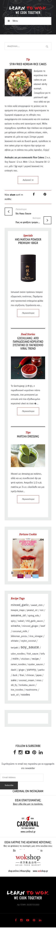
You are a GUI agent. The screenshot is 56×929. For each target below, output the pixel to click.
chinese (30, 675)
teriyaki (14, 647)
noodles (25, 694)
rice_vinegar (36, 636)
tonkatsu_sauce (27, 685)
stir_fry (14, 685)
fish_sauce (32, 654)
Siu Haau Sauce (23, 211)
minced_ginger (30, 626)
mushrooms (31, 690)
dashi (13, 670)
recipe (35, 659)
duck (15, 675)
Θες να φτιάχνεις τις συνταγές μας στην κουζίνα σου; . (28, 848)
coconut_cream (26, 680)
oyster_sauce (35, 664)
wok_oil (15, 695)
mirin (16, 658)
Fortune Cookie (28, 534)
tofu (43, 653)
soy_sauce (30, 647)
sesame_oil (18, 615)
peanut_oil (32, 610)
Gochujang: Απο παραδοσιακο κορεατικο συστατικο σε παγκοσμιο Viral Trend (28, 343)
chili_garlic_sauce (34, 621)
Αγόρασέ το (28, 180)
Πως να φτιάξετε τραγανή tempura (28, 220)
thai (22, 675)
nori (41, 610)
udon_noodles (18, 654)
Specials (28, 235)
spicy (13, 621)
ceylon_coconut (28, 641)
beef (43, 626)
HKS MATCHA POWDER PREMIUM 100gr (28, 241)
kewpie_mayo (18, 610)
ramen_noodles (18, 664)
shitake (15, 641)
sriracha (15, 626)
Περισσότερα (28, 313)
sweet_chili (37, 605)
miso (38, 680)
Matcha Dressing (28, 436)
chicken (25, 659)
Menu (15, 21)
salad (21, 621)
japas (39, 675)
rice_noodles (17, 690)
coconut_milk (20, 631)
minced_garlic (20, 605)
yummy (31, 669)
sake (13, 680)
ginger (22, 670)
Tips (28, 432)
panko (41, 670)
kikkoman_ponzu (19, 636)
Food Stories (28, 334)
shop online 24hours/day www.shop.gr (28, 870)
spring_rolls (33, 616)
